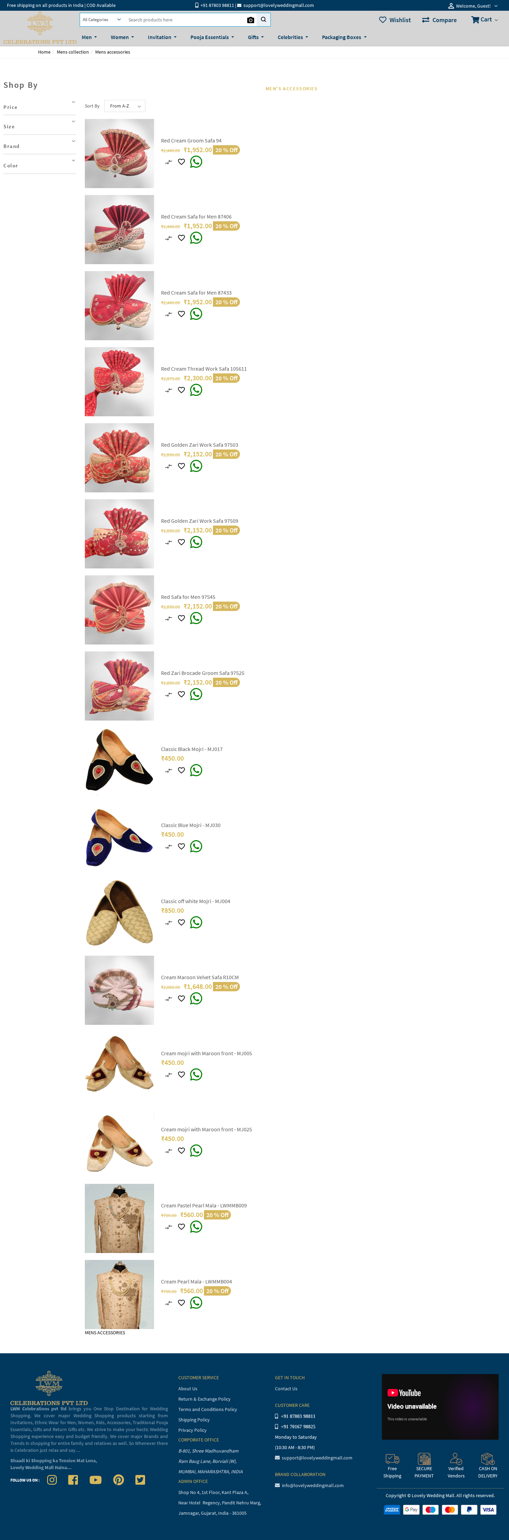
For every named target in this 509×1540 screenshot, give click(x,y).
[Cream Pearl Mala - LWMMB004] (119, 1294)
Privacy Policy (192, 1430)
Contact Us (286, 1388)
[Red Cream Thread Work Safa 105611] (119, 381)
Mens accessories (112, 52)
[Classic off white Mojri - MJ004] (119, 913)
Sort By (92, 106)
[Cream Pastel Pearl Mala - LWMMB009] (119, 1218)
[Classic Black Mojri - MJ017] (119, 761)
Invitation (160, 37)
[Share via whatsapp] (196, 162)
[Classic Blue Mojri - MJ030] (119, 837)
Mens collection (73, 52)
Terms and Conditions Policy (207, 1409)
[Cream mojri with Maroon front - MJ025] (119, 1142)
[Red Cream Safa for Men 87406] (119, 229)
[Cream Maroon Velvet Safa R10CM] (119, 989)
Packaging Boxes (342, 37)
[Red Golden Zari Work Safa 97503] (119, 457)
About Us (187, 1388)
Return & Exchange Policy (204, 1399)
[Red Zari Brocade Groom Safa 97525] (119, 685)
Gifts (254, 37)
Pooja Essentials (210, 37)
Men (87, 37)
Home (44, 52)
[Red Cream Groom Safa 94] (119, 153)
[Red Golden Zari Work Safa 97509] (119, 533)
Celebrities (291, 37)
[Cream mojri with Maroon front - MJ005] (119, 1066)
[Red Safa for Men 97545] (119, 609)
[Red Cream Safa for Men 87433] (119, 305)
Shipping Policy (194, 1420)
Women (120, 37)
